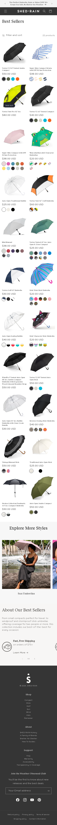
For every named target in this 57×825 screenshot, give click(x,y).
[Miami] (45, 258)
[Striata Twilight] (45, 79)
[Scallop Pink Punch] (13, 345)
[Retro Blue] (8, 168)
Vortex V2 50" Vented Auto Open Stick (40, 378)
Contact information (37, 819)
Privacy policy (28, 815)
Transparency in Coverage (28, 765)
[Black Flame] (40, 299)
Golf (28, 706)
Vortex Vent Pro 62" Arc (11, 112)
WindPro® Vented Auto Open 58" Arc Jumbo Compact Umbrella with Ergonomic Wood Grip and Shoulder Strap (14, 380)
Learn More (19, 653)
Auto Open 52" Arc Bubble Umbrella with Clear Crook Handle (13, 423)
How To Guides (28, 742)
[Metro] (40, 258)
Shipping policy (20, 819)
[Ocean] (49, 253)
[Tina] (31, 258)
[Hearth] (22, 168)
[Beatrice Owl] (36, 345)
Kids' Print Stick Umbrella (40, 290)
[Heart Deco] (49, 299)
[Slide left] (22, 659)
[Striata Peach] (36, 79)
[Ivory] (8, 209)
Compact (28, 700)
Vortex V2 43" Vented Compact (42, 112)
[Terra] (22, 164)
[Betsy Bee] (45, 164)
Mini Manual (7, 242)
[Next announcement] (52, 4)
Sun (28, 709)
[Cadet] (13, 164)
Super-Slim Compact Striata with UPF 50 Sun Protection (41, 69)
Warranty (28, 759)
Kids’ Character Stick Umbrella (42, 336)
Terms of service (42, 815)
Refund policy (13, 815)
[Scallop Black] (8, 345)
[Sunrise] (4, 168)
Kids (28, 715)
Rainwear (28, 718)
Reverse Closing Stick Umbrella (42, 421)
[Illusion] (22, 251)
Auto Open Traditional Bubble (14, 201)
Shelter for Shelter (28, 739)
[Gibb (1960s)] (8, 471)
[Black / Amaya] (36, 429)
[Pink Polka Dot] (36, 299)
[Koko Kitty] (36, 164)
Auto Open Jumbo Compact (41, 503)
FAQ (28, 756)
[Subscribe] (48, 791)
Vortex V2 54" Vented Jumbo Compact (13, 69)
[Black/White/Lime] (36, 209)
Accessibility (28, 762)
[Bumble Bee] (45, 345)
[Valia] (13, 251)
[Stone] (17, 168)
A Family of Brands (28, 735)
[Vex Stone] (40, 120)
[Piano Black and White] (8, 514)
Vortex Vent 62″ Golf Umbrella (42, 201)
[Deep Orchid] (8, 164)
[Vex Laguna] (13, 79)
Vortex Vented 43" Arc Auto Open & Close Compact (40, 243)
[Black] (13, 168)
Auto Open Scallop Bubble (12, 336)
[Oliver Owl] (49, 164)
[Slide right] (35, 659)
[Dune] (36, 258)
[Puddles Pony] (40, 164)
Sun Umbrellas (26, 593)
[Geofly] (4, 255)
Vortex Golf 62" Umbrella (12, 290)
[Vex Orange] (17, 79)
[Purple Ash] (45, 253)
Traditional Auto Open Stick (41, 462)
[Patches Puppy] (31, 168)
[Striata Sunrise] (40, 79)
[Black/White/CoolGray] (13, 299)
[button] (5, 11)
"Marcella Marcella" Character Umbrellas (42, 154)
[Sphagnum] (17, 164)
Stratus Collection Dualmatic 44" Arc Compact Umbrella (13, 504)
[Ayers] (8, 255)
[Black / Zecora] (40, 429)
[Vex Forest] (8, 79)
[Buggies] (36, 303)
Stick (28, 703)
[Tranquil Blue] (40, 253)
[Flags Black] (36, 512)
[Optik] (8, 251)
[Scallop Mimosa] (22, 345)
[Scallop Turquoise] (17, 345)
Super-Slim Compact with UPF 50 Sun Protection (14, 154)
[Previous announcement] (5, 4)
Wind (28, 712)
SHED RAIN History (28, 733)
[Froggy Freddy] (40, 345)
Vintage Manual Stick (10, 462)
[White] (36, 471)
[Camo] (45, 299)
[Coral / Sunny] (45, 429)
